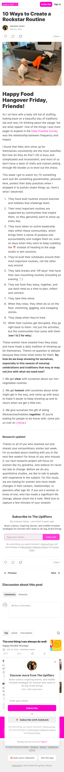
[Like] (5, 36)
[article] (32, 647)
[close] (55, 661)
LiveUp (20, 422)
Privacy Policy (34, 733)
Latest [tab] (14, 633)
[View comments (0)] (13, 36)
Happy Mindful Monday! (15, 645)
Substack (16, 765)
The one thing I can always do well (24, 641)
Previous (12, 573)
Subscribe (46, 4)
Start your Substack (23, 757)
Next (53, 573)
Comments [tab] (9, 594)
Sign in (57, 4)
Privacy (34, 747)
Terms (43, 747)
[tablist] (15, 594)
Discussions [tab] (26, 633)
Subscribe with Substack (34, 719)
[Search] (58, 633)
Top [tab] (6, 633)
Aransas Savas (17, 26)
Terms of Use (49, 726)
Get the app (47, 757)
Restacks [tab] (22, 594)
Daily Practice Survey (44, 131)
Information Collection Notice (41, 729)
